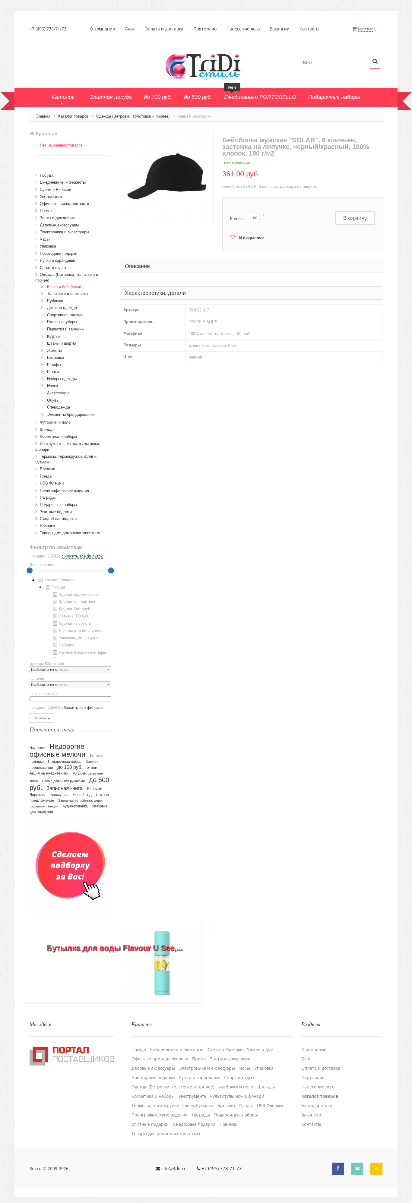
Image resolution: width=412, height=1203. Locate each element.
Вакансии (280, 29)
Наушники (37, 748)
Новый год (82, 795)
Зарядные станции (44, 806)
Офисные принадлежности (64, 203)
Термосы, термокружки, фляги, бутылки (172, 1105)
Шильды (47, 429)
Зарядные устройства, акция (80, 800)
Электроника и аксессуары (64, 232)
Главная (43, 116)
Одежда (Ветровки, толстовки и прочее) (133, 116)
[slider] (30, 570)
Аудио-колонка (75, 806)
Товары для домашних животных (70, 533)
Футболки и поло (55, 422)
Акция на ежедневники (49, 773)
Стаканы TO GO (73, 616)
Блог (130, 29)
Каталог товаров (73, 116)
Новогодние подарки (58, 253)
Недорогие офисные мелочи (57, 750)
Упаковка (48, 246)
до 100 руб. (69, 767)
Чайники (66, 645)
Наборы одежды (62, 379)
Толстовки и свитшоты (67, 293)
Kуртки (53, 336)
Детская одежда (62, 307)
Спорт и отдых (53, 267)
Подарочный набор (64, 761)
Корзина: (365, 28)
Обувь (53, 400)
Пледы (46, 476)
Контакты (309, 29)
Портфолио (205, 29)
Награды (47, 497)
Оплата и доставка (163, 29)
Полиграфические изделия (64, 490)
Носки (52, 386)
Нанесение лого (243, 29)
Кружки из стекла (75, 623)
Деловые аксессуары (59, 225)
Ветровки (55, 357)
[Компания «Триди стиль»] (206, 65)
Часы (44, 239)
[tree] (70, 617)
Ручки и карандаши (57, 260)
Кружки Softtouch (74, 609)
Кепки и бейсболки (64, 286)
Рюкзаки (94, 788)
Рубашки (55, 300)
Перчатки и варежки (65, 329)
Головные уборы (62, 322)
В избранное (251, 237)
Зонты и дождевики (57, 218)
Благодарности (317, 1105)
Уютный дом (51, 196)
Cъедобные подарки (58, 518)
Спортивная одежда (65, 315)
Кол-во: (237, 218)
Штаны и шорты (61, 343)
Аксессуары (58, 393)
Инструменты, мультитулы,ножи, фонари (221, 1096)
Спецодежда (58, 407)
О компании (102, 29)
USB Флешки (52, 483)
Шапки (53, 371)
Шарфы (54, 364)
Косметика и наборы (58, 436)
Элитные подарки (56, 512)
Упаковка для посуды (78, 638)
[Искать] (375, 61)
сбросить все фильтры (82, 556)
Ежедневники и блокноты (63, 182)
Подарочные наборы (58, 504)
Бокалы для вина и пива (81, 630)
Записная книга (64, 788)
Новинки (47, 526)
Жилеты (54, 350)
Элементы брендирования (71, 414)
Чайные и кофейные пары (82, 652)
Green (92, 767)
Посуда (46, 175)
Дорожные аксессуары (49, 795)
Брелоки (47, 469)
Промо (46, 210)
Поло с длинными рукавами (63, 781)
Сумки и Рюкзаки (55, 189)
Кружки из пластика (77, 601)
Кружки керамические (79, 594)
